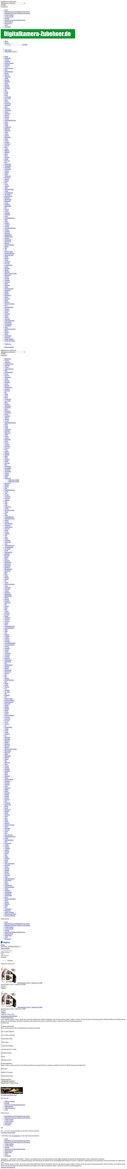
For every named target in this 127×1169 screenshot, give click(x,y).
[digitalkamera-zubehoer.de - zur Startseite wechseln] (38, 38)
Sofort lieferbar (5, 952)
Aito (5, 513)
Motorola (7, 762)
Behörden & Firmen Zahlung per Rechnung (17, 13)
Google (6, 650)
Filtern (3, 945)
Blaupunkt (7, 565)
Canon (6, 582)
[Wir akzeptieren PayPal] (5, 943)
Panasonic (7, 788)
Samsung (7, 814)
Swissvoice (7, 843)
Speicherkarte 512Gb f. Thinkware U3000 (29, 1007)
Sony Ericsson (8, 835)
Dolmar (6, 606)
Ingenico (7, 389)
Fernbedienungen (9, 626)
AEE (5, 502)
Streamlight (7, 468)
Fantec (6, 623)
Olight (6, 461)
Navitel (6, 766)
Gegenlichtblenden (10, 643)
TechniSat (7, 470)
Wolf (5, 370)
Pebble (6, 789)
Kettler (6, 705)
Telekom (7, 858)
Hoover (6, 673)
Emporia (6, 619)
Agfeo (6, 384)
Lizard (6, 732)
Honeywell (7, 671)
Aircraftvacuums (9, 510)
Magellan (7, 739)
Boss (5, 574)
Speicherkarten (8, 840)
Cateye (6, 443)
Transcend (7, 377)
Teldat (6, 857)
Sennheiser (7, 466)
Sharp (6, 820)
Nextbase (7, 771)
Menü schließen (9, 347)
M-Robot (7, 737)
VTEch (6, 360)
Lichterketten (8, 727)
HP (5, 675)
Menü (6, 41)
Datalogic (7, 592)
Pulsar (6, 426)
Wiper (6, 900)
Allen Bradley (8, 523)
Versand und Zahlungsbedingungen (14, 20)
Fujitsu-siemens (9, 364)
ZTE (5, 907)
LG (5, 725)
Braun (6, 576)
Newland (7, 390)
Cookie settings (8, 15)
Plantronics (7, 359)
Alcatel (6, 522)
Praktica (6, 794)
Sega (5, 818)
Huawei (6, 678)
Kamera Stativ (8, 698)
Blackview (7, 564)
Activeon (7, 498)
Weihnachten (8, 387)
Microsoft (7, 752)
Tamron (6, 850)
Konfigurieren (11, 1167)
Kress (6, 397)
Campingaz (7, 412)
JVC (5, 697)
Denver (6, 599)
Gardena (6, 636)
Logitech (7, 734)
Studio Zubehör (9, 912)
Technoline (7, 471)
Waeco (6, 414)
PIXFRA (7, 431)
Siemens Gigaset (9, 825)
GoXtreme (7, 653)
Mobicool (7, 411)
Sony (6, 833)
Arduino (6, 533)
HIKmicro (7, 433)
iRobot (6, 683)
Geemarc (7, 641)
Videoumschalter (9, 887)
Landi (6, 396)
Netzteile (7, 769)
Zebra (6, 905)
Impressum (7, 27)
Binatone (7, 560)
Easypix (6, 448)
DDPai (6, 597)
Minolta (6, 757)
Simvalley (7, 828)
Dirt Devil (7, 602)
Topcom (6, 868)
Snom (6, 831)
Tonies (6, 867)
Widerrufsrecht (8, 22)
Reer (5, 465)
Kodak (6, 712)
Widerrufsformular (9, 1108)
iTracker (6, 687)
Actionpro (7, 496)
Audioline (7, 540)
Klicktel (6, 708)
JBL (5, 693)
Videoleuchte (8, 885)
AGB (6, 10)
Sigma (6, 826)
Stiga (5, 841)
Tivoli (6, 862)
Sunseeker (7, 407)
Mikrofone (7, 756)
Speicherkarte (5, 1016)
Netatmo (6, 459)
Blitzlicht (7, 567)
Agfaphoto (7, 507)
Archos (6, 532)
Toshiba (6, 870)
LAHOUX (7, 429)
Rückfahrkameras (9, 490)
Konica (6, 714)
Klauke (6, 707)
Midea (6, 754)
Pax (5, 392)
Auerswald (7, 542)
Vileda (6, 889)
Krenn (6, 710)
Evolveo (6, 621)
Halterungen (8, 660)
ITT (5, 688)
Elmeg (6, 616)
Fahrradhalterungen (10, 422)
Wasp (6, 897)
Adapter (6, 500)
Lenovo (6, 724)
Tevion (6, 367)
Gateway (7, 639)
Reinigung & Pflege (10, 914)
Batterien (7, 554)
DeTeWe (7, 601)
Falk (5, 488)
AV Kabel (7, 549)
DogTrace (7, 446)
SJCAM (6, 830)
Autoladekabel (8, 547)
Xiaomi (6, 902)
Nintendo (7, 776)
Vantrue (6, 485)
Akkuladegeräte (9, 517)
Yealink (6, 475)
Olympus (7, 784)
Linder (6, 730)
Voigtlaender (8, 892)
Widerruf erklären (9, 1101)
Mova (6, 402)
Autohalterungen (9, 545)
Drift (5, 609)
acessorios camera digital (8, 1132)
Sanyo (6, 816)
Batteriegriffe (8, 552)
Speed (6, 838)
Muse (6, 456)
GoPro (6, 651)
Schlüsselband (8, 372)
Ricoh (6, 808)
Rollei (6, 813)
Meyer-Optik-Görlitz (10, 749)
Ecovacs (6, 614)
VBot (6, 882)
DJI (5, 604)
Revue (6, 374)
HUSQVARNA (9, 680)
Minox (6, 759)
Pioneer (6, 798)
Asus (5, 537)
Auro (6, 544)
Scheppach (7, 406)
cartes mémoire (8, 369)
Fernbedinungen (9, 628)
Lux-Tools (7, 401)
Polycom (7, 463)
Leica (6, 722)
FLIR (6, 424)
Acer (5, 493)
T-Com (6, 421)
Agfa (5, 505)
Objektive (7, 781)
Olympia (7, 783)
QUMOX (7, 803)
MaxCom (7, 745)
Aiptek (6, 508)
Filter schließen (5, 948)
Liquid (6, 451)
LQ (5, 735)
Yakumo (6, 904)
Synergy (6, 846)
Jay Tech (7, 692)
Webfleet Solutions (10, 899)
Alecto (6, 436)
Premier (6, 796)
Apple (6, 530)
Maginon (7, 740)
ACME (6, 495)
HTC (6, 677)
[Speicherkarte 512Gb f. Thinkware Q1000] (9, 983)
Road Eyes (7, 809)
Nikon (6, 772)
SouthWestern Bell (9, 836)
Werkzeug (7, 910)
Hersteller (3, 957)
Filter (6, 629)
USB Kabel (7, 880)
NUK (6, 458)
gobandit (7, 648)
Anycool (7, 528)
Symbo (6, 845)
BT (5, 581)
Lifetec (6, 729)
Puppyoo (7, 799)
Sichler (6, 821)
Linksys (6, 417)
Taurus (6, 853)
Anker (6, 434)
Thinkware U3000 (13, 480)
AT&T (6, 539)
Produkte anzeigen (6, 950)
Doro (6, 608)
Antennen (7, 362)
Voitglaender (8, 895)
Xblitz (6, 379)
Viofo (6, 476)
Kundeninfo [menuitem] (15, 17)
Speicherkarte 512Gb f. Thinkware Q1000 (29, 983)
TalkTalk (7, 365)
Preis (2, 954)
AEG (6, 503)
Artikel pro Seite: (6, 963)
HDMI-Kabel (8, 665)
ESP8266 (7, 618)
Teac (5, 855)
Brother (6, 577)
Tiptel (6, 860)
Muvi (6, 764)
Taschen (6, 851)
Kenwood (7, 703)
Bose (5, 572)
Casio (6, 586)
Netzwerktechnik (9, 584)
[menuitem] (65, 10)
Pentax (6, 791)
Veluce (6, 883)
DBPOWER (8, 596)
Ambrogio (7, 525)
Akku (6, 515)
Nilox (6, 774)
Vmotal (6, 473)
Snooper (6, 380)
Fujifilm (6, 634)
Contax (6, 591)
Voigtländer (7, 894)
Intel (5, 682)
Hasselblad (7, 661)
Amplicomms (8, 527)
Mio (5, 761)
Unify (6, 877)
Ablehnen (4, 1167)
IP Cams (6, 720)
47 (4, 955)
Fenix (6, 624)
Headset (6, 666)
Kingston (10, 960)
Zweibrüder (7, 909)
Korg (6, 449)
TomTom (7, 865)
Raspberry (7, 416)
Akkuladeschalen (9, 518)
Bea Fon (6, 555)
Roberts (6, 811)
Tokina (6, 872)
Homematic (7, 670)
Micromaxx (7, 751)
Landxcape (7, 399)
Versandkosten (16, 1136)
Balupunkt (7, 439)
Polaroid (6, 793)
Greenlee (7, 655)
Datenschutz (8, 23)
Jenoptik (6, 695)
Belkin (6, 557)
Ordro (6, 786)
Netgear (6, 419)
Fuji (5, 633)
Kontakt (6, 18)
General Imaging (9, 645)
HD (5, 663)
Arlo (5, 535)
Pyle (5, 801)
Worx (6, 409)
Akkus (6, 520)
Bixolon (6, 385)
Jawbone (7, 690)
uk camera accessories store (9, 1095)
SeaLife (6, 375)
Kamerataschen (8, 702)
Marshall (7, 744)
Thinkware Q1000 (13, 481)
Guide (6, 427)
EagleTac (7, 613)
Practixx (6, 404)
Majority (6, 453)
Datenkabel (7, 594)
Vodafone (7, 890)
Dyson (6, 611)
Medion (6, 747)
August (6, 438)
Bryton (6, 579)
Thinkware (7, 478)
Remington (7, 804)
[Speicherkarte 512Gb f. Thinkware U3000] (9, 1007)
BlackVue (7, 483)
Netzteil (6, 767)
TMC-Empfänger (9, 863)
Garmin (6, 638)
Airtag (6, 512)
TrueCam (7, 875)
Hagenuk (7, 658)
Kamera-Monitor (9, 700)
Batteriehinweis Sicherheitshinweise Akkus (17, 11)
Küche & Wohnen (9, 915)
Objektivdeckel (8, 779)
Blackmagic (7, 562)
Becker (6, 486)
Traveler (6, 873)
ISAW (6, 685)
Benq (6, 559)
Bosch (6, 441)
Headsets (7, 382)
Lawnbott (7, 719)
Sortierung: (4, 946)
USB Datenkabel (9, 878)
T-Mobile (7, 848)
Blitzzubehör (8, 569)
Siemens (6, 823)
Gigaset (6, 646)
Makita (6, 742)
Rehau (6, 806)
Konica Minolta (9, 715)
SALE (6, 491)
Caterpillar (7, 587)
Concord (7, 589)
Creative (6, 444)
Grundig (6, 656)
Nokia (6, 777)
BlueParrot (7, 571)
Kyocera (6, 717)
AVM (6, 550)
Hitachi (6, 668)
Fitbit (6, 631)
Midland (6, 454)
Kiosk (6, 394)
